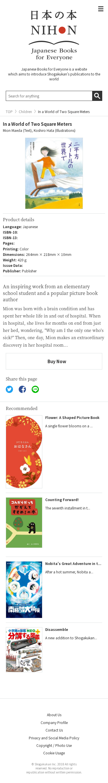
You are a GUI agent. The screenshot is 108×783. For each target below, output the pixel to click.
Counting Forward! (62, 499)
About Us (54, 714)
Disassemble (56, 629)
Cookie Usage (54, 752)
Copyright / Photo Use (54, 745)
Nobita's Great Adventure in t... (73, 563)
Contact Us (54, 729)
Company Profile (54, 722)
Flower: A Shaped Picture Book (72, 417)
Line (35, 389)
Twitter (9, 389)
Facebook (22, 389)
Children (25, 112)
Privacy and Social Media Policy (54, 737)
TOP (9, 112)
